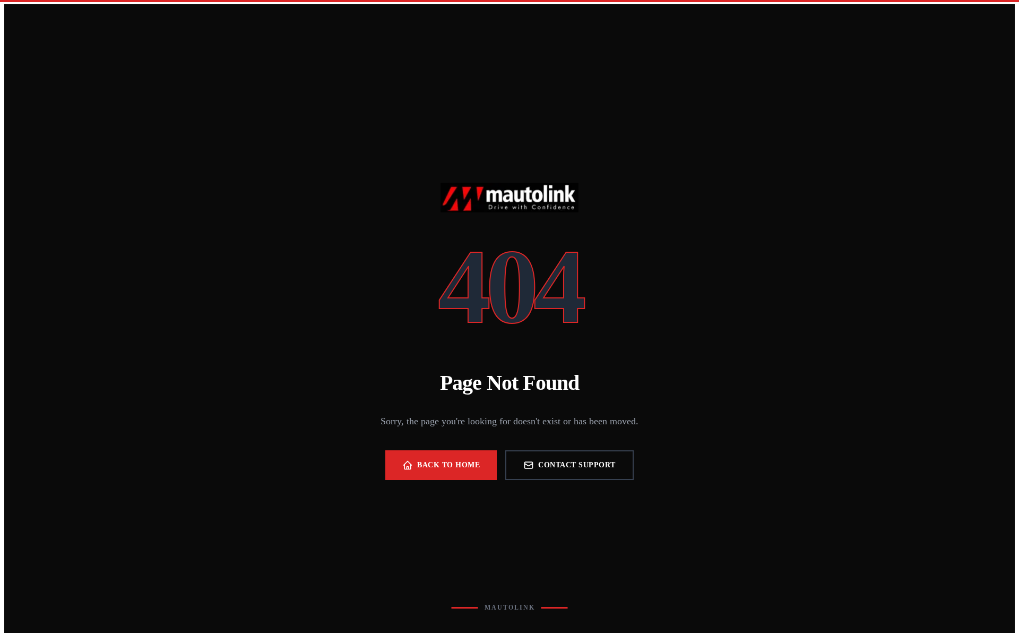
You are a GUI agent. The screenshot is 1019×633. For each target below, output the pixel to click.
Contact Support (577, 465)
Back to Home (448, 465)
